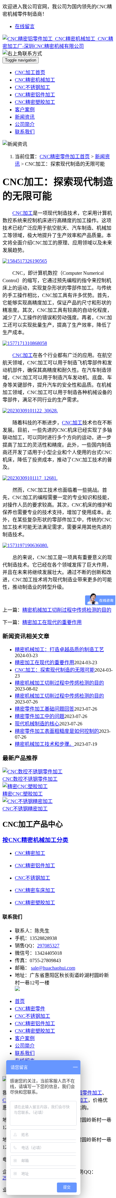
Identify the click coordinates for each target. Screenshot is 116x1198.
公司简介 (25, 124)
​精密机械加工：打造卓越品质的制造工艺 (59, 649)
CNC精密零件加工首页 (65, 156)
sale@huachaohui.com (53, 968)
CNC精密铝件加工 (35, 94)
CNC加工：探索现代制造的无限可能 (55, 670)
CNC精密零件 (30, 1008)
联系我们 (25, 131)
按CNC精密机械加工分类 (35, 840)
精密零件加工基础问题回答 (44, 709)
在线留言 (25, 26)
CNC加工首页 (30, 72)
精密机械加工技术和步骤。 (44, 744)
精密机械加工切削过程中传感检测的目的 (66, 610)
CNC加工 (22, 213)
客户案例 (25, 109)
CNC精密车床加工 (35, 890)
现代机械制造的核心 (37, 723)
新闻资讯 (25, 117)
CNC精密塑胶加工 (35, 102)
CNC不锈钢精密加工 (25, 808)
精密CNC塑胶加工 (22, 794)
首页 (20, 1001)
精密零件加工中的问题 (39, 716)
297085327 (48, 945)
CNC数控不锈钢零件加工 (30, 779)
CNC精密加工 (30, 853)
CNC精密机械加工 (35, 80)
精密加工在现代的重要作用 (52, 622)
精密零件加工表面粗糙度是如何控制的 (57, 731)
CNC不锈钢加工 (32, 87)
